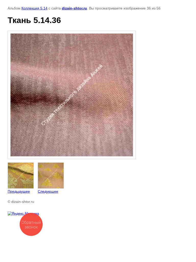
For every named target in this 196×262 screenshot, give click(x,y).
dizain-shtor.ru (74, 8)
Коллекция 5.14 (34, 8)
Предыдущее (19, 191)
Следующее (48, 191)
